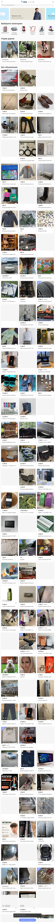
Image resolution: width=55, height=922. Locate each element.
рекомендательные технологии (24, 916)
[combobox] (27, 5)
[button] (16, 58)
